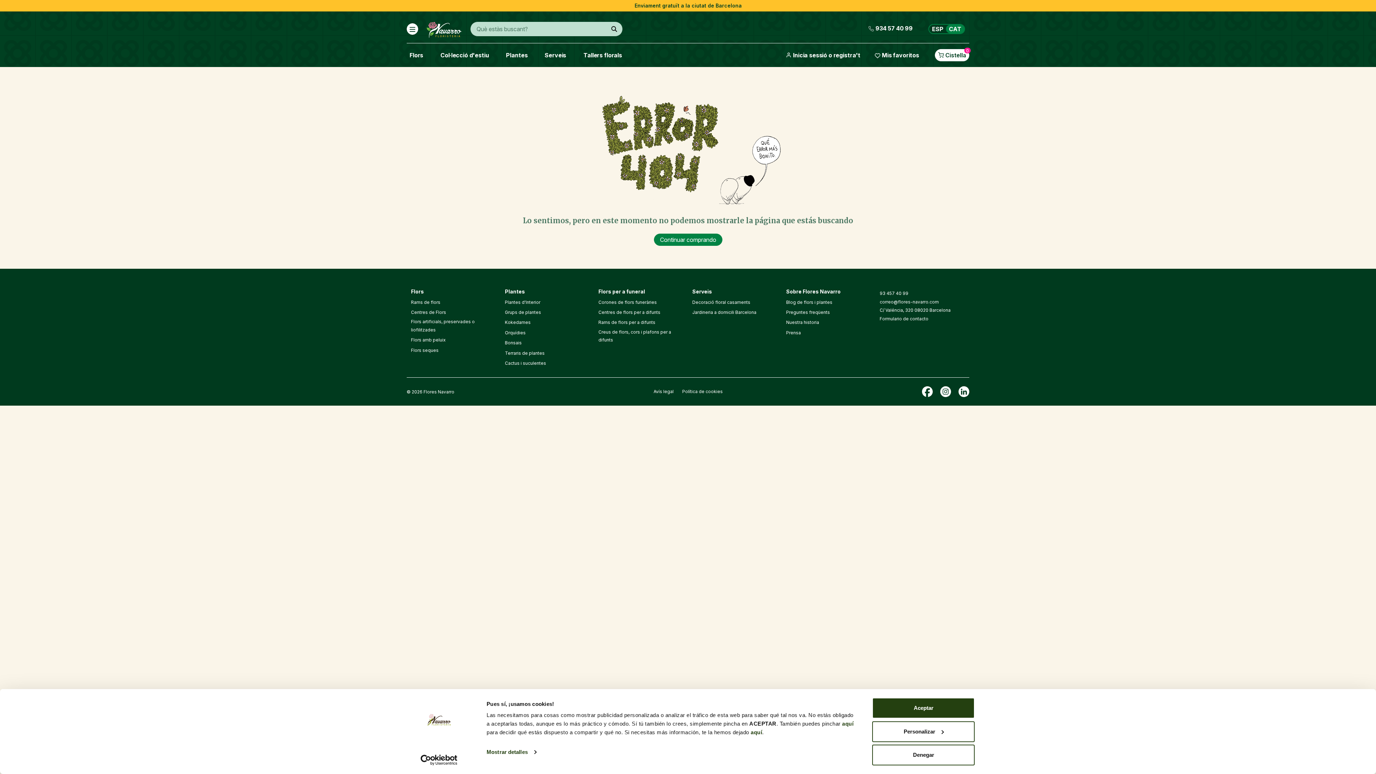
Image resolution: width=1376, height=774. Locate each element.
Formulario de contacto (904, 318)
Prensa (793, 332)
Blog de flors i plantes (809, 302)
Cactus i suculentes (525, 363)
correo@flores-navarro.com (909, 302)
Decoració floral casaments (721, 302)
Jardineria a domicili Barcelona (724, 312)
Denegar (923, 755)
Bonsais (513, 342)
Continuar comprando (688, 239)
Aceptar (923, 708)
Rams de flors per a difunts (626, 322)
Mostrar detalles (507, 752)
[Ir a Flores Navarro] (444, 28)
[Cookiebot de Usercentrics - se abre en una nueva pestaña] (439, 760)
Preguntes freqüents (808, 312)
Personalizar (919, 731)
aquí (848, 724)
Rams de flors (425, 302)
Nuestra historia (802, 322)
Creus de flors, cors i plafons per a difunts (634, 336)
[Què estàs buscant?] (614, 29)
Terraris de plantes (525, 353)
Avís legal (664, 391)
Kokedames (518, 322)
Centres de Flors (428, 312)
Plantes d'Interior (522, 302)
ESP (937, 29)
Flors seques (425, 350)
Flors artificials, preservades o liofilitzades (443, 325)
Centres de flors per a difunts (629, 312)
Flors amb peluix (428, 340)
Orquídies (515, 332)
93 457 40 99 (894, 293)
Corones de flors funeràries (627, 302)
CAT (955, 29)
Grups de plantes (523, 312)
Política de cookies (702, 391)
